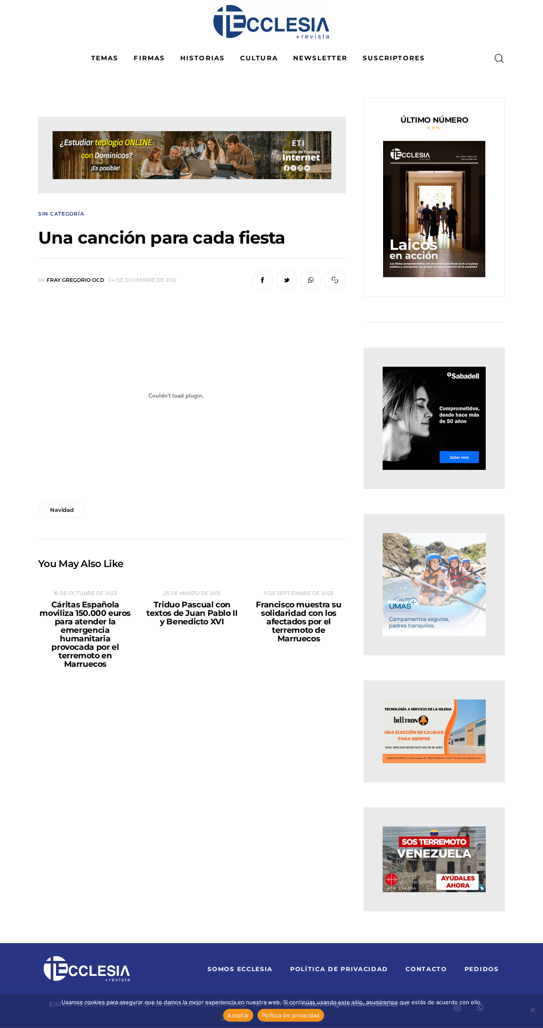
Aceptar (238, 1015)
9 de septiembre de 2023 (298, 593)
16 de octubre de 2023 (85, 593)
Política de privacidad (291, 1015)
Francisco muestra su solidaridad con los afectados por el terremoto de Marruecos (298, 622)
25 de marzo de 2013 (192, 593)
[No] (532, 1010)
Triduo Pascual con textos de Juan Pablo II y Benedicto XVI (191, 613)
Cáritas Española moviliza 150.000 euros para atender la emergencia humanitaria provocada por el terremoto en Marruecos (85, 634)
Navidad (62, 509)
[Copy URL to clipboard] (335, 280)
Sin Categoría (61, 214)
